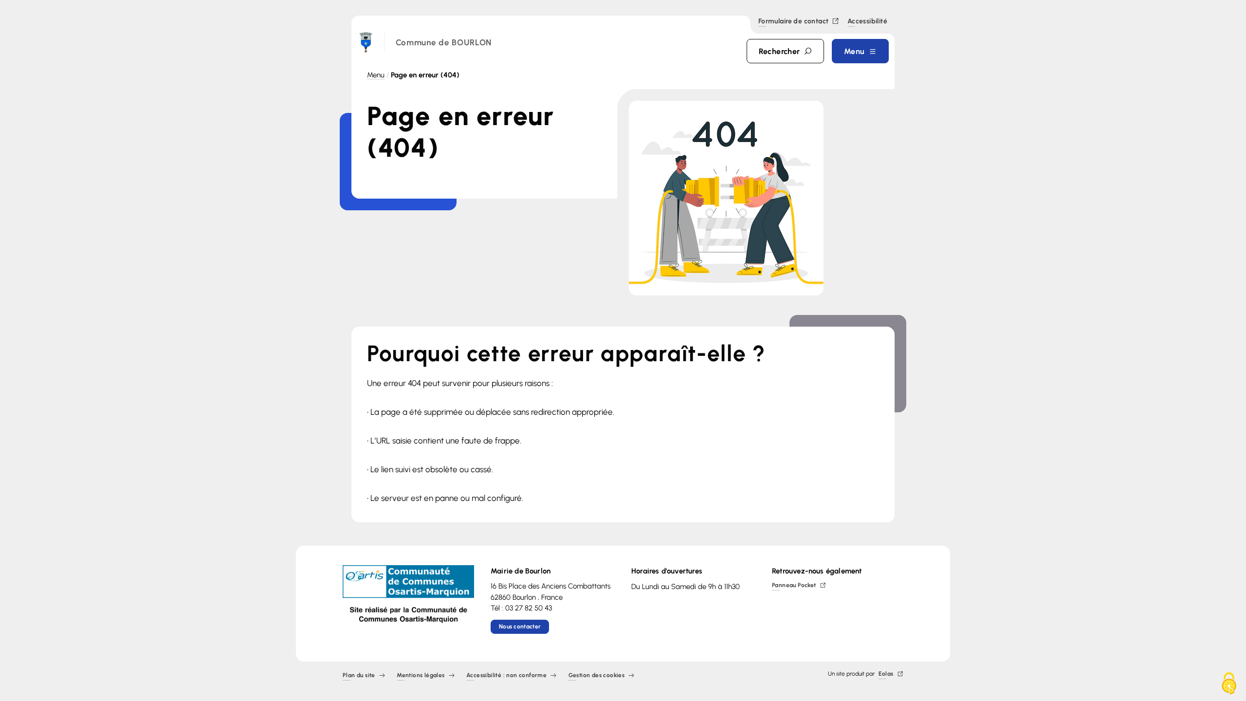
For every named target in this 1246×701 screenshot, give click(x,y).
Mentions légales (420, 676)
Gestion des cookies (596, 676)
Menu (376, 75)
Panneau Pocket (794, 586)
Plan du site (359, 676)
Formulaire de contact (793, 21)
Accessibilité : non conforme (506, 676)
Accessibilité (867, 21)
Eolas (886, 674)
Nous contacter (520, 626)
